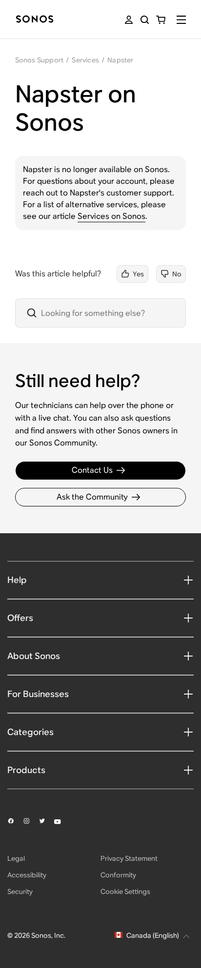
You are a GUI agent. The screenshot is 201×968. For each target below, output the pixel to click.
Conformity (118, 875)
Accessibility (26, 875)
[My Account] (129, 20)
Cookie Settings (125, 891)
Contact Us (92, 470)
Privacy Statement (129, 858)
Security (20, 891)
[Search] (145, 20)
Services (85, 60)
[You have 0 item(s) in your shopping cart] (160, 20)
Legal (16, 858)
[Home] (34, 19)
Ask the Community (92, 497)
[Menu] (181, 20)
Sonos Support (39, 60)
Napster (120, 60)
